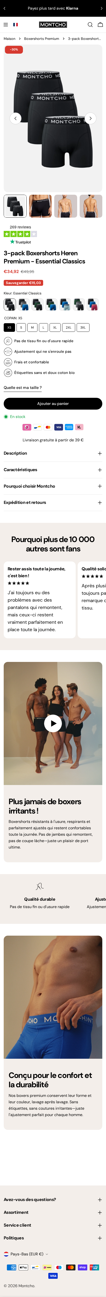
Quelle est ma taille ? (23, 387)
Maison (9, 38)
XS (9, 326)
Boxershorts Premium (41, 38)
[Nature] (37, 304)
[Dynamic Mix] (24, 304)
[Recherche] (90, 25)
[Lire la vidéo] (53, 723)
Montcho (26, 1285)
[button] (15, 24)
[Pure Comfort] (79, 304)
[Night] (51, 304)
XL (55, 326)
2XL (68, 326)
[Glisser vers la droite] (90, 118)
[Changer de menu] (6, 25)
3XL (83, 326)
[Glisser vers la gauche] (15, 118)
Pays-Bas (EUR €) (27, 1254)
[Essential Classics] (10, 304)
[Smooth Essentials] (93, 304)
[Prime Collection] (65, 304)
